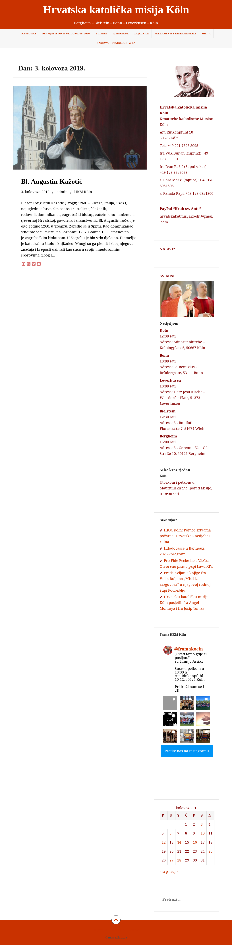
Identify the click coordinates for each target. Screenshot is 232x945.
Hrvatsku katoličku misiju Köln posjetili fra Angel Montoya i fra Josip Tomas (184, 602)
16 (195, 842)
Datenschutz (118, 930)
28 (179, 860)
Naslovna (28, 33)
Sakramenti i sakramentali (175, 33)
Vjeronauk (121, 33)
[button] (170, 703)
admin (62, 191)
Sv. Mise (101, 33)
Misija (206, 33)
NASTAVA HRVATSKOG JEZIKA (116, 43)
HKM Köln (83, 191)
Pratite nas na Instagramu (187, 750)
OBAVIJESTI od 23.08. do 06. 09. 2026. (66, 33)
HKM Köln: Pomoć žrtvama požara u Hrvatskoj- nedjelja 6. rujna (186, 536)
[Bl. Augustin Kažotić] (79, 129)
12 (164, 842)
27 (171, 860)
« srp (164, 871)
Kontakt (134, 930)
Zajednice (141, 33)
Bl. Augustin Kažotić (51, 181)
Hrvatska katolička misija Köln (116, 10)
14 (179, 842)
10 (203, 833)
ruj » (174, 871)
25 (210, 851)
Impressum (100, 930)
